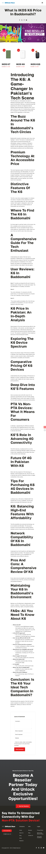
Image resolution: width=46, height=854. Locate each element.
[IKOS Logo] (8, 2)
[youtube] (26, 20)
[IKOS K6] (23, 48)
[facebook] (19, 20)
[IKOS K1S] (37, 48)
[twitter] (21, 20)
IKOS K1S (35, 64)
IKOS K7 (6, 64)
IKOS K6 (20, 64)
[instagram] (41, 847)
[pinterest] (24, 20)
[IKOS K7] (8, 48)
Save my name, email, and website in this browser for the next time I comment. (23, 743)
